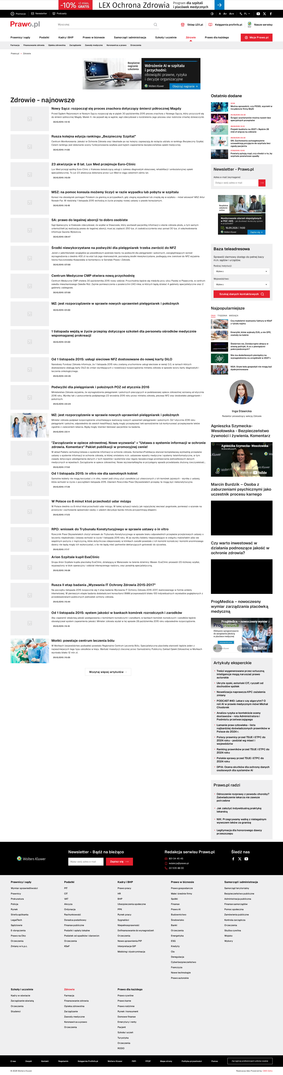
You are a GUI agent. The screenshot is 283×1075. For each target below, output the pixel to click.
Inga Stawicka (242, 411)
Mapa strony (166, 1061)
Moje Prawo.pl (261, 38)
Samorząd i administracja (130, 37)
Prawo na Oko (18, 935)
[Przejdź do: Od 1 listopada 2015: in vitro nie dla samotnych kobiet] (108, 483)
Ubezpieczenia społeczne (132, 904)
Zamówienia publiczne (236, 914)
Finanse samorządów (236, 904)
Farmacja (14, 45)
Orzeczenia (135, 45)
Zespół (28, 1061)
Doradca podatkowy (75, 919)
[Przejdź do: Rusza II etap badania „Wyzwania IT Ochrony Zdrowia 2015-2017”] (108, 595)
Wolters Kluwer (115, 1061)
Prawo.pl (15, 53)
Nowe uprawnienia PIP (130, 940)
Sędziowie (16, 925)
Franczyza (176, 967)
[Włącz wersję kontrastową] (212, 13)
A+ (225, 13)
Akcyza (68, 904)
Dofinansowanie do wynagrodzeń (136, 930)
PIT (65, 888)
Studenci (16, 1011)
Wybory (228, 940)
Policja (14, 904)
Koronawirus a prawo (116, 45)
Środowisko (177, 919)
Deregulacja (177, 956)
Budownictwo (178, 914)
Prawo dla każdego (217, 37)
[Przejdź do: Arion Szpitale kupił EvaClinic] (108, 567)
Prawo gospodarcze (182, 888)
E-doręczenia (18, 930)
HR (119, 893)
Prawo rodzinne (126, 1006)
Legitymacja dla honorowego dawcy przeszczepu (239, 832)
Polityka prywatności (192, 1061)
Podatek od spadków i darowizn (81, 935)
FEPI (134, 1061)
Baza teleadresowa (232, 248)
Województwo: (221, 279)
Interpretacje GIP (127, 946)
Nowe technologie (181, 972)
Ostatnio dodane (226, 95)
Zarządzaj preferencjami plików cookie (250, 1061)
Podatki (44, 37)
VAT (66, 898)
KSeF (67, 946)
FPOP (148, 1061)
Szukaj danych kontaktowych (239, 294)
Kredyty (175, 946)
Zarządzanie (75, 45)
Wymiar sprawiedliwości (24, 888)
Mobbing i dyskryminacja (131, 951)
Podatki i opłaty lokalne (77, 930)
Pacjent (122, 1027)
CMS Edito (268, 1071)
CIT (66, 893)
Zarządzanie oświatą (22, 1000)
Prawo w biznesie (94, 37)
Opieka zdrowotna (57, 45)
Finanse (175, 904)
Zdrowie (191, 37)
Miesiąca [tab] (233, 316)
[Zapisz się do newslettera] (261, 182)
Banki (174, 925)
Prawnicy (16, 893)
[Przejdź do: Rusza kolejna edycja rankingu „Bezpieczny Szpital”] (108, 146)
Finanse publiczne (74, 925)
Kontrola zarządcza (234, 919)
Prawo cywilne (125, 995)
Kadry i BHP (66, 37)
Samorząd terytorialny (236, 888)
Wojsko (228, 935)
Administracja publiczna (237, 898)
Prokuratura (17, 898)
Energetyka (177, 935)
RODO (121, 1048)
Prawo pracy (124, 888)
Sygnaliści (123, 919)
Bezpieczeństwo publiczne (239, 893)
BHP (120, 898)
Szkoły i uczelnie (166, 37)
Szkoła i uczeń (125, 1032)
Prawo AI (176, 909)
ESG (173, 940)
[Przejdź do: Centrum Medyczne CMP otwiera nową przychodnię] (108, 286)
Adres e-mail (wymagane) (227, 177)
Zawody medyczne (94, 45)
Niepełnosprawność (128, 925)
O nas (13, 1061)
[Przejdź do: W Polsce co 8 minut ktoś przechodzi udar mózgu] (108, 511)
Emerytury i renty (127, 1021)
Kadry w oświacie (20, 995)
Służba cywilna (232, 930)
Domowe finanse (127, 1016)
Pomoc (214, 1061)
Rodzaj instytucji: (223, 266)
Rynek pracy (124, 914)
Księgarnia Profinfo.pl (88, 1061)
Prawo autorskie (180, 978)
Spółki (174, 898)
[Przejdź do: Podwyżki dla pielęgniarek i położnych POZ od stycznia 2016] (108, 397)
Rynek (14, 909)
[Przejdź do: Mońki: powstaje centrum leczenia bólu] (108, 651)
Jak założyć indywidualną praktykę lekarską (239, 810)
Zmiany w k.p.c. (19, 946)
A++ (231, 13)
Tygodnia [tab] (222, 316)
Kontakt (45, 1061)
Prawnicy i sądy (20, 37)
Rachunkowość (72, 914)
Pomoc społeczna (234, 909)
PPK (120, 909)
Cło (173, 951)
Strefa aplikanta (19, 914)
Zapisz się (116, 861)
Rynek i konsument (128, 1011)
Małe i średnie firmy (181, 893)
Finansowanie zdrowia (33, 45)
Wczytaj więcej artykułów (106, 672)
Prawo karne (124, 1000)
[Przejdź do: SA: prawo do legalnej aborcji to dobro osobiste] (108, 230)
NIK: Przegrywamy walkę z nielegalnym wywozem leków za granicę (241, 821)
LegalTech (16, 919)
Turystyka (123, 1037)
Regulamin (63, 1061)
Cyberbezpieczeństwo (183, 962)
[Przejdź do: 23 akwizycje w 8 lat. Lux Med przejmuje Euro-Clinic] (108, 174)
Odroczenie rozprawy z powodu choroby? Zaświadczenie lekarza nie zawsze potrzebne (243, 797)
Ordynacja (69, 909)
